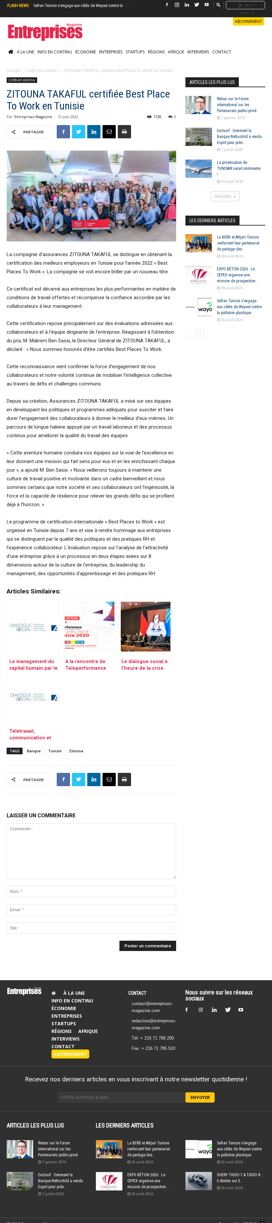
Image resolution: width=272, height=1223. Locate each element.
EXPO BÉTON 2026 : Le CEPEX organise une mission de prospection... (237, 275)
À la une (25, 52)
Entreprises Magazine (33, 116)
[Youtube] (207, 5)
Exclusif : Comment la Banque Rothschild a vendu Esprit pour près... (239, 136)
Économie (85, 52)
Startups (135, 52)
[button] (219, 4)
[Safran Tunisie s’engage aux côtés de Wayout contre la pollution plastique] (198, 307)
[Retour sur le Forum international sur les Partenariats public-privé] (198, 105)
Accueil (13, 70)
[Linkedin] (187, 5)
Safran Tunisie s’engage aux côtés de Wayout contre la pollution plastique (239, 307)
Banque (34, 750)
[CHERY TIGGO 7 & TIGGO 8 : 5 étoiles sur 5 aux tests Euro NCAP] (198, 1181)
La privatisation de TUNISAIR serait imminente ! (238, 168)
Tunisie (55, 750)
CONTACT (137, 993)
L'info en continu (41, 70)
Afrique (176, 52)
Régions (156, 52)
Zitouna (76, 750)
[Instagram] (177, 5)
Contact (221, 52)
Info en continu (54, 52)
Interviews (198, 52)
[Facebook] (167, 5)
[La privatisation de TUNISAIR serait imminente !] (198, 169)
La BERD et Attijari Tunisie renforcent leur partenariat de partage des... (238, 243)
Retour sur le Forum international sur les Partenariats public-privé (236, 105)
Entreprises (110, 52)
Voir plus (223, 196)
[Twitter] (197, 5)
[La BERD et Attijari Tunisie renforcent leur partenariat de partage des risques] (198, 243)
